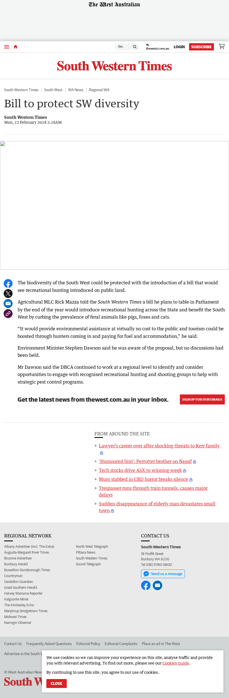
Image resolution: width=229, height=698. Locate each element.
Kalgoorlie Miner (16, 599)
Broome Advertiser (18, 558)
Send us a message (166, 573)
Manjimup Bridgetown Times (25, 611)
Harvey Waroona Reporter (23, 593)
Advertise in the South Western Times (34, 653)
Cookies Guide (176, 663)
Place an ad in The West (161, 643)
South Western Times (21, 90)
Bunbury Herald (16, 564)
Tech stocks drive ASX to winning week (140, 470)
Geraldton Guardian (18, 582)
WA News (76, 90)
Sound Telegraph (88, 564)
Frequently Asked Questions (49, 643)
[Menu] (6, 46)
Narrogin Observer (17, 623)
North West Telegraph (92, 546)
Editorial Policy (88, 643)
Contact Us (13, 643)
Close (56, 683)
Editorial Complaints (121, 643)
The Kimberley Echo (19, 605)
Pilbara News (85, 552)
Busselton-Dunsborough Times (27, 570)
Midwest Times (15, 617)
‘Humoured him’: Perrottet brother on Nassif (145, 461)
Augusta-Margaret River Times (26, 552)
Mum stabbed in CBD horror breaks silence (143, 479)
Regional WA (99, 90)
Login (179, 47)
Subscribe (201, 47)
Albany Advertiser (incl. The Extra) (29, 546)
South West (53, 90)
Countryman (13, 576)
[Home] (15, 46)
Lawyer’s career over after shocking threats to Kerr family (159, 446)
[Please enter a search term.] (135, 46)
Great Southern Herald (20, 587)
